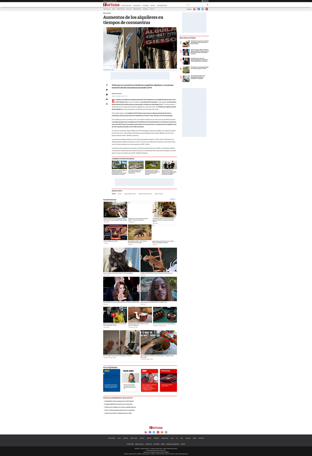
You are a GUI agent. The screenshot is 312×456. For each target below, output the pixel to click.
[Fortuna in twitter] (203, 9)
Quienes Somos (139, 444)
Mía (182, 438)
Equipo (163, 444)
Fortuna (142, 438)
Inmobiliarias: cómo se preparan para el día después (119, 401)
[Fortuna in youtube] (207, 9)
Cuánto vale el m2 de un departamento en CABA (118, 413)
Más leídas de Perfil (188, 38)
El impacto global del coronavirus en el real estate (118, 404)
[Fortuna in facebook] (198, 9)
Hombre (149, 438)
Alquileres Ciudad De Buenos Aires (145, 193)
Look (172, 438)
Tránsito (183, 444)
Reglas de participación (172, 444)
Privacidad (156, 444)
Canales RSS (130, 444)
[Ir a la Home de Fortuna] (111, 4)
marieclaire (130, 371)
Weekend (156, 438)
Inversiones (137, 5)
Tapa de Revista (121, 9)
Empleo (153, 5)
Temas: (114, 193)
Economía (146, 5)
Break (194, 438)
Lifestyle (152, 9)
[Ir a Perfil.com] (205, 1)
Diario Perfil (111, 438)
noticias (111, 371)
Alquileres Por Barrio (159, 193)
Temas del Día (106, 9)
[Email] (107, 104)
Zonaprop (119, 193)
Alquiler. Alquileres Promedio (130, 193)
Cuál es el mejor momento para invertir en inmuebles (119, 410)
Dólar (113, 9)
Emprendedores (162, 5)
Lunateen (187, 438)
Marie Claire (133, 438)
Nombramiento (137, 9)
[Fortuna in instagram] (194, 9)
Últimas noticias (126, 5)
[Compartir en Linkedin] (107, 99)
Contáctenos (148, 444)
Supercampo (164, 438)
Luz (177, 438)
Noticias (125, 438)
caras (149, 371)
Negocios (128, 9)
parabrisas (168, 371)
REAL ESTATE (107, 13)
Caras (119, 438)
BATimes (201, 438)
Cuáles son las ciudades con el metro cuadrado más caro (120, 407)
